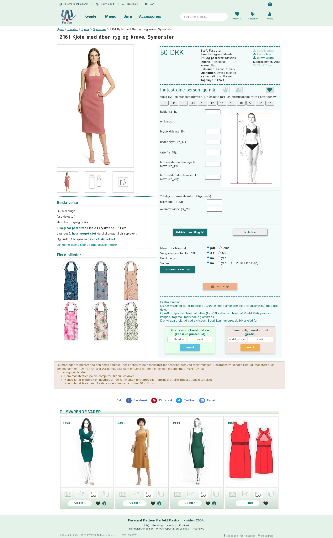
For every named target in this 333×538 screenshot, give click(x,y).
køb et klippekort (102, 239)
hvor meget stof (84, 233)
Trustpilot (132, 4)
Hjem (60, 29)
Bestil (190, 347)
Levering (171, 525)
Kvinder (91, 16)
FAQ (146, 525)
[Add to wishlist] (98, 503)
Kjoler (85, 29)
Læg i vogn (222, 286)
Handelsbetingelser (141, 528)
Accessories (150, 16)
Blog (151, 4)
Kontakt (184, 525)
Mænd (110, 16)
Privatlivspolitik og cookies (172, 528)
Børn (127, 16)
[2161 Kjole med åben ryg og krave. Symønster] (95, 106)
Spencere (99, 29)
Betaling (157, 525)
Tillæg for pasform (70, 228)
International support (76, 4)
